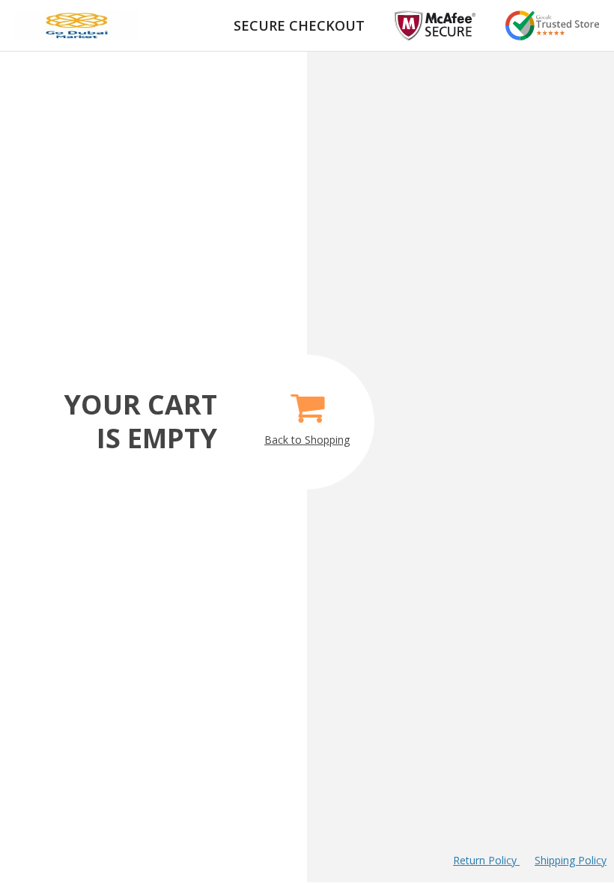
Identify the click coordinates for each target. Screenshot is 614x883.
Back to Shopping (307, 440)
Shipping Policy (571, 860)
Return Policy (486, 860)
